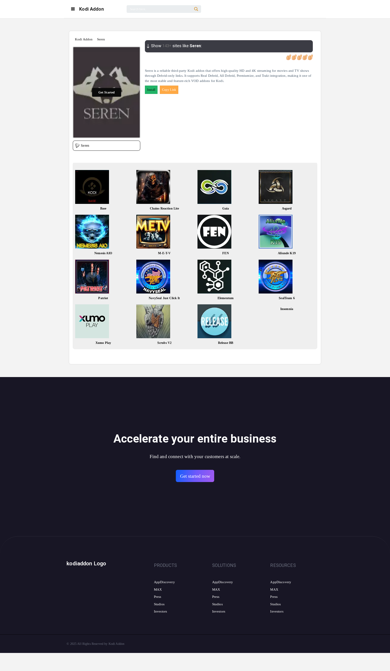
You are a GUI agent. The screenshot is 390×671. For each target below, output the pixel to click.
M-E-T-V (164, 253)
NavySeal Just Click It (164, 298)
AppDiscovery (164, 582)
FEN (225, 253)
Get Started (106, 92)
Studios (159, 604)
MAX (158, 589)
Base (103, 208)
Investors (160, 611)
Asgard (287, 208)
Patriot (103, 298)
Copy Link (169, 89)
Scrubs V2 (164, 343)
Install (151, 89)
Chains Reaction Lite (164, 208)
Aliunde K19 (287, 253)
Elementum (226, 298)
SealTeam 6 (287, 298)
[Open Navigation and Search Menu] (73, 9)
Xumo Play (103, 343)
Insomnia (286, 309)
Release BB (225, 343)
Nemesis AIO (103, 253)
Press (157, 597)
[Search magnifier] (196, 9)
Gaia (225, 208)
